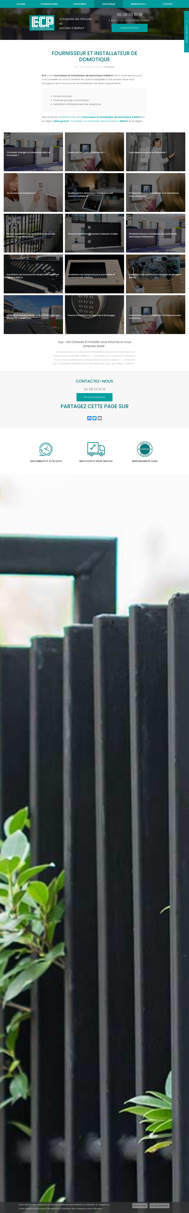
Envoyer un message (94, 397)
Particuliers (79, 4)
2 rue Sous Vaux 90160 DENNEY (129, 20)
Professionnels (49, 4)
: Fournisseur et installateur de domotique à (91, 121)
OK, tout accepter (140, 1206)
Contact (167, 4)
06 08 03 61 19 (129, 14)
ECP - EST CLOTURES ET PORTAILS (88, 67)
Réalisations (138, 4)
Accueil (21, 4)
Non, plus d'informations (159, 1206)
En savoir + (33, 151)
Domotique (108, 4)
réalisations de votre (100, 117)
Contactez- (129, 27)
